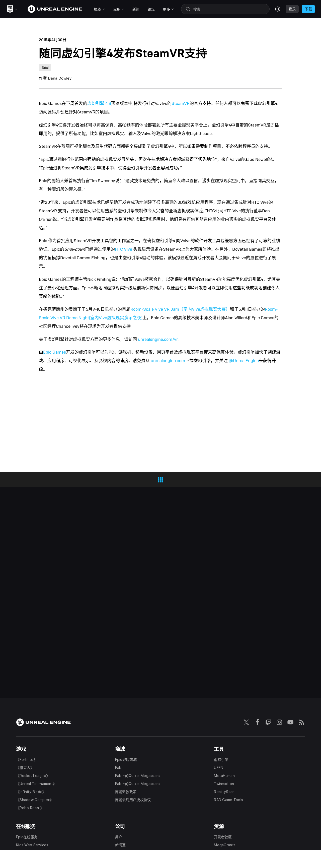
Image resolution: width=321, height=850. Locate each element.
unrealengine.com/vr (158, 339)
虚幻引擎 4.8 (99, 103)
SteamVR (181, 103)
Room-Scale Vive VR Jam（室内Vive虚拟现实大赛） (180, 309)
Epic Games (54, 352)
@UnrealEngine (244, 360)
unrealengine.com (168, 360)
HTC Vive (123, 249)
